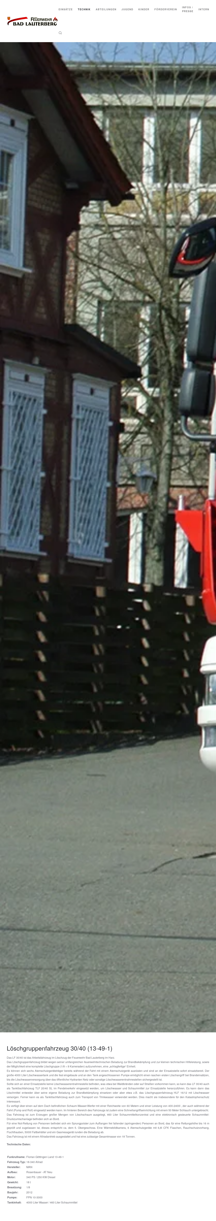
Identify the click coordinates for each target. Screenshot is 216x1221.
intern (203, 9)
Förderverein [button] (165, 9)
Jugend (127, 9)
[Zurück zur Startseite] (33, 21)
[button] (60, 33)
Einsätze (66, 9)
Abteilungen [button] (106, 9)
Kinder (143, 9)
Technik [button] (84, 9)
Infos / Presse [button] (187, 9)
